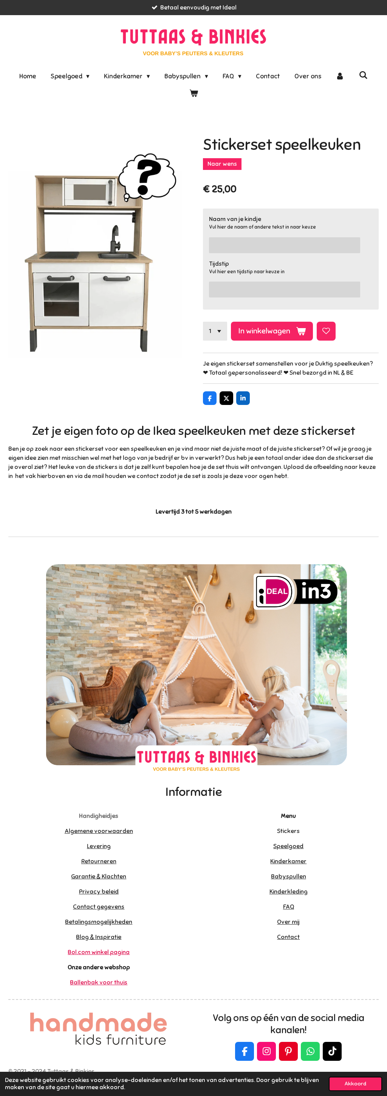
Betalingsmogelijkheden (98, 922)
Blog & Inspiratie (98, 937)
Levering (99, 846)
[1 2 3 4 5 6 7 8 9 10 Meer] (215, 331)
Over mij (288, 922)
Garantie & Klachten (98, 876)
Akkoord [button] (355, 1083)
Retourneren (98, 861)
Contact (288, 937)
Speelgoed (288, 846)
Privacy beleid (99, 891)
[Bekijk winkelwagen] (193, 94)
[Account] (340, 76)
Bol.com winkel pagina (99, 952)
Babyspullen (288, 876)
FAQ (288, 907)
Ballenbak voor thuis (98, 982)
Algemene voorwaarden (99, 831)
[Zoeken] (363, 75)
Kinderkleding (288, 891)
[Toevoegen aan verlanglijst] (326, 331)
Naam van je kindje (235, 219)
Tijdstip (219, 264)
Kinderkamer (288, 861)
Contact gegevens (98, 907)
